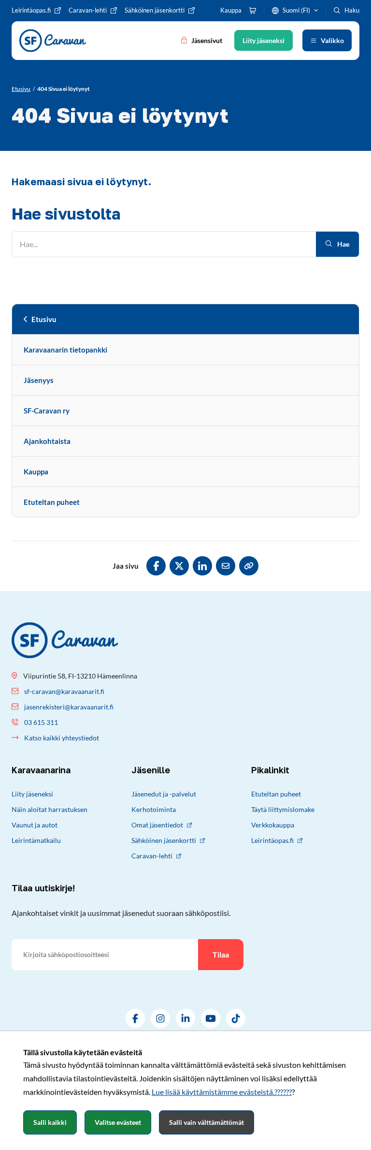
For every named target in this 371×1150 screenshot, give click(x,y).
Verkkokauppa (272, 825)
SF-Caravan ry (47, 410)
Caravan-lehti (151, 856)
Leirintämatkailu (36, 840)
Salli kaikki (50, 1122)
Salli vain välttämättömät (206, 1122)
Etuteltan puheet (52, 502)
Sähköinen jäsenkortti (163, 840)
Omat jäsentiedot (157, 825)
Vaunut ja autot (34, 825)
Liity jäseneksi (32, 794)
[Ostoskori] (252, 10)
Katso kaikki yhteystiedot (61, 738)
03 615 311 (41, 722)
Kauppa (36, 471)
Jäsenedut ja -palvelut (163, 794)
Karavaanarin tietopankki (65, 349)
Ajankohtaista (47, 441)
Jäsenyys (39, 380)
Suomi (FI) (296, 10)
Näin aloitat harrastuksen (49, 809)
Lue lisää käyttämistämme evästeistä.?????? (222, 1091)
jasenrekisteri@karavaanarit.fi (69, 707)
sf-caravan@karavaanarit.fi (64, 691)
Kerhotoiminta (153, 809)
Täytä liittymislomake (282, 809)
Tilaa (221, 954)
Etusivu (44, 319)
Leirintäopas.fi (272, 840)
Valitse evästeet (118, 1122)
